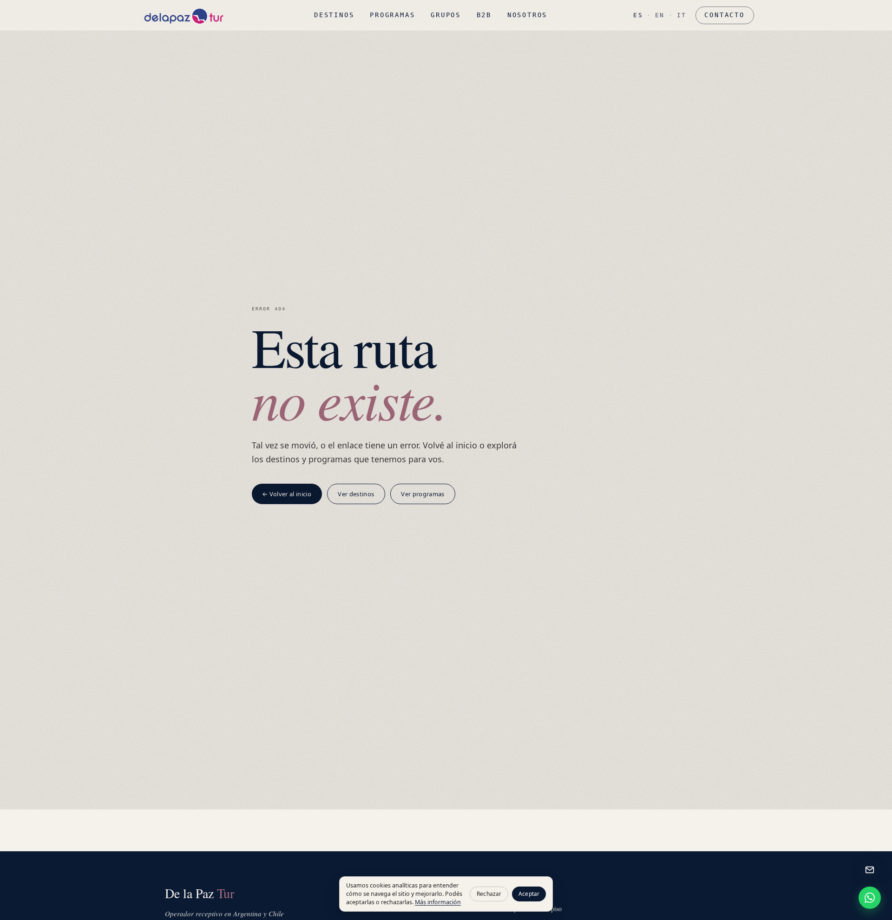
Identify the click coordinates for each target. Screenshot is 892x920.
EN (660, 15)
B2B (484, 15)
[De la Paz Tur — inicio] (183, 15)
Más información (438, 902)
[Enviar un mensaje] (870, 870)
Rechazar (489, 894)
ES (638, 15)
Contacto (724, 15)
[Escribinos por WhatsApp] (870, 898)
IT (682, 15)
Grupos (446, 15)
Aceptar (528, 894)
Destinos (334, 15)
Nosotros (527, 15)
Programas (392, 15)
